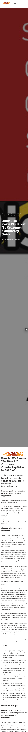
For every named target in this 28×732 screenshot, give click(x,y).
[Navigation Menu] (15, 3)
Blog (8, 214)
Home (3, 214)
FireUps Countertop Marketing (11, 239)
